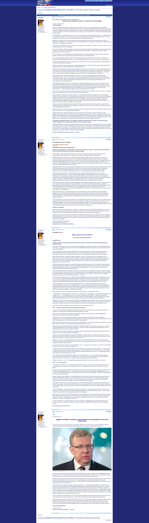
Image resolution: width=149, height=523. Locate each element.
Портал (98, 0)
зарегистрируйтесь (52, 7)
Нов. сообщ (87, 0)
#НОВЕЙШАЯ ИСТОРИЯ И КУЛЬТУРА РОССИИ (56, 9)
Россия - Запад (41, 9)
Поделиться (53, 16)
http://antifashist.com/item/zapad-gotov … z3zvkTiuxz (69, 132)
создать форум (109, 520)
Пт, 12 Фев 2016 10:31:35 (59, 16)
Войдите (45, 7)
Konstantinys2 (41, 17)
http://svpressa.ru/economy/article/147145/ (61, 405)
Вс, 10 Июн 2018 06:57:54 (59, 411)
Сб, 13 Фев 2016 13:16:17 (59, 139)
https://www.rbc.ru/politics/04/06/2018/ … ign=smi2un (63, 509)
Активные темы (108, 5)
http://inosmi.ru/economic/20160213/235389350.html (63, 223)
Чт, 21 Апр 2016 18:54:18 (58, 229)
